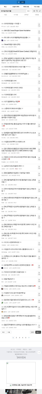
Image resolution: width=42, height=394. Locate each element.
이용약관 (9, 352)
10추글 (26, 14)
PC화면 (19, 349)
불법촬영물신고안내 (21, 354)
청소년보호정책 (30, 352)
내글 (5, 14)
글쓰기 (40, 11)
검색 (32, 332)
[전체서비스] (39, 2)
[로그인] (36, 2)
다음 (9, 332)
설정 (30, 349)
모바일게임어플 (6, 11)
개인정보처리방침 (18, 352)
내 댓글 (16, 14)
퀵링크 (25, 349)
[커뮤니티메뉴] (2, 2)
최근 (3, 332)
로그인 (13, 349)
